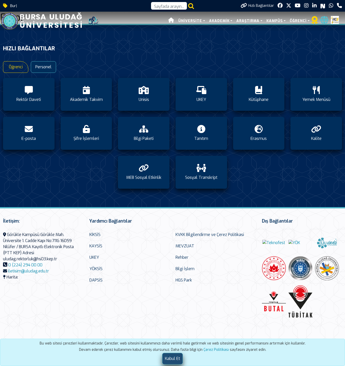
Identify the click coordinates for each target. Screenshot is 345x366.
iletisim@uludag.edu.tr (28, 271)
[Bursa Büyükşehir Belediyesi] (300, 268)
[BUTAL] (274, 301)
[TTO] (327, 268)
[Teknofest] (273, 243)
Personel (43, 67)
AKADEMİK (219, 20)
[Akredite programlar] (315, 21)
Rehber (182, 257)
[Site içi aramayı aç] (191, 6)
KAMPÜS (274, 20)
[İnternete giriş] (324, 21)
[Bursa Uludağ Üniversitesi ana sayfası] (45, 20)
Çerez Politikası (216, 349)
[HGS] (335, 19)
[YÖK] (294, 243)
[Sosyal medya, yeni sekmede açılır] (280, 5)
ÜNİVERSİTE (190, 20)
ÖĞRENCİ (298, 20)
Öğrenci (16, 67)
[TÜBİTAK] (300, 301)
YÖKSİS (96, 268)
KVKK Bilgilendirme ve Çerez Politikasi (210, 234)
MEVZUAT (185, 246)
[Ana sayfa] (171, 20)
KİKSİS (95, 234)
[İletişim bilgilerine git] (339, 5)
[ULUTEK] (327, 242)
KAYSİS (95, 246)
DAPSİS (96, 280)
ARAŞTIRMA (247, 20)
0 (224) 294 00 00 (25, 265)
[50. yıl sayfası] (93, 20)
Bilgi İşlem (185, 268)
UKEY (94, 257)
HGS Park (184, 280)
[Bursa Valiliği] (274, 268)
